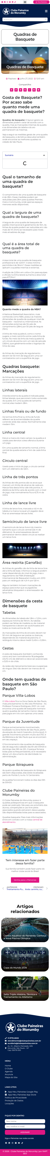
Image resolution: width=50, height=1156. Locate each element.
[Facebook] (6, 1143)
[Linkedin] (9, 1143)
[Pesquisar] (46, 19)
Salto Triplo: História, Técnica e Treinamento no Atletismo (20, 995)
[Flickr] (16, 1143)
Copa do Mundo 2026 (15, 967)
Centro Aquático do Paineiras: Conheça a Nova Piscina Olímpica (25, 937)
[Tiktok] (22, 1143)
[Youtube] (19, 1143)
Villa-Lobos (9, 701)
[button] (25, 2)
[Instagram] (12, 1143)
